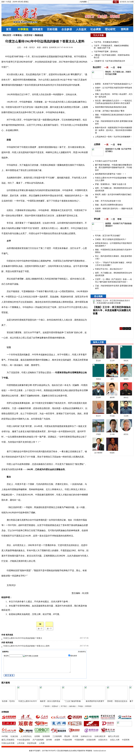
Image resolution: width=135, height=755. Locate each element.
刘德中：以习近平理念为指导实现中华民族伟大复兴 (113, 89)
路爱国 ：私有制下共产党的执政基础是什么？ (113, 84)
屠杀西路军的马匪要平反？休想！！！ (110, 174)
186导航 (4, 736)
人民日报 (20, 743)
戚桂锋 (112, 397)
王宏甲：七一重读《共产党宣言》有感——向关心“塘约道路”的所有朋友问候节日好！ (113, 280)
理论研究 (110, 29)
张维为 (126, 379)
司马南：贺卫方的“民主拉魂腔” (108, 236)
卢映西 (98, 434)
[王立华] (112, 358)
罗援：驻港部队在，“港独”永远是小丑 (110, 184)
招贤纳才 (55, 706)
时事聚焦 (23, 29)
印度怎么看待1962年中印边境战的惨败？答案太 (22, 638)
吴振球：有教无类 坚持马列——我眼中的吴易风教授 (113, 210)
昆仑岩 (98, 361)
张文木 (98, 416)
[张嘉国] (112, 450)
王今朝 (112, 434)
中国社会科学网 (7, 743)
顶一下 (40, 629)
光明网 (37, 736)
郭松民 (126, 361)
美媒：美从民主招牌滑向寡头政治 (109, 205)
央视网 (57, 740)
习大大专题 (98, 35)
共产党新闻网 (38, 740)
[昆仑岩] (98, 358)
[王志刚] (126, 413)
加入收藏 (130, 2)
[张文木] (98, 413)
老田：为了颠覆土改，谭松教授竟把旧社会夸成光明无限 (113, 189)
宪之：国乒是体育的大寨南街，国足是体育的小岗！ (113, 257)
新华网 (49, 740)
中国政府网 (67, 740)
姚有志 (126, 397)
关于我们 (64, 706)
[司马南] (112, 413)
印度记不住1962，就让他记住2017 (109, 269)
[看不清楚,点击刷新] (30, 656)
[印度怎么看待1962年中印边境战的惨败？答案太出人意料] (23, 699)
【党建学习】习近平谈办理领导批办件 (109, 61)
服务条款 (72, 706)
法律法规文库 (99, 736)
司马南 (112, 416)
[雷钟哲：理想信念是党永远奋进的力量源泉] (113, 699)
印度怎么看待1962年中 (23, 701)
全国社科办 (102, 740)
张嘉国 (112, 453)
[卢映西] (98, 432)
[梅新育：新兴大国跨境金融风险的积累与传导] (45, 699)
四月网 (75, 736)
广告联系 (46, 706)
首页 (8, 29)
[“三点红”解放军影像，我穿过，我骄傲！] (68, 699)
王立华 (112, 361)
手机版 (80, 706)
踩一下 (49, 629)
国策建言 (37, 29)
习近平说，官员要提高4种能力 (106, 42)
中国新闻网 (79, 740)
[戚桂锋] (112, 395)
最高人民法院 (113, 736)
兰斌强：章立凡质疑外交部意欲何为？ (110, 239)
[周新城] (98, 376)
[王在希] (98, 395)
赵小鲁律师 (98, 453)
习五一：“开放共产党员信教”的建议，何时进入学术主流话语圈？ (113, 264)
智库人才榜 (98, 342)
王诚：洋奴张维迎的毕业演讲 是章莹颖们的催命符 (113, 122)
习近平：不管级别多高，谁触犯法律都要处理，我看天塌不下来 (111, 47)
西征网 (67, 736)
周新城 (98, 379)
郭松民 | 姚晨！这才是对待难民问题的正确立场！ (113, 196)
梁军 (112, 379)
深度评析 (28, 35)
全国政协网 (91, 740)
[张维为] (126, 376)
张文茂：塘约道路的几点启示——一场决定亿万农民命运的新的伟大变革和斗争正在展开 (113, 102)
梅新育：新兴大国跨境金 (46, 701)
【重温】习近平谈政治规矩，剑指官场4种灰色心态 (112, 56)
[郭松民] (126, 358)
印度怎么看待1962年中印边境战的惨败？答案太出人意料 (26, 646)
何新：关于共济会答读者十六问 (108, 201)
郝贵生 (126, 434)
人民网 (41, 743)
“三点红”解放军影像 (68, 701)
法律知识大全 (86, 736)
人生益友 (81, 29)
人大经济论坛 (26, 736)
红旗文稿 (14, 736)
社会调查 (95, 29)
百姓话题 (52, 29)
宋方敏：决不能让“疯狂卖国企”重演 (109, 111)
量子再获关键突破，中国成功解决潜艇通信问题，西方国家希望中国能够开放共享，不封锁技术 (113, 167)
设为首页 (123, 2)
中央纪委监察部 (23, 740)
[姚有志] (126, 395)
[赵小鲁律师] (98, 450)
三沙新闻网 (57, 736)
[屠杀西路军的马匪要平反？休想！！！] (90, 699)
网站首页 (7, 35)
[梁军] (112, 376)
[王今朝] (112, 432)
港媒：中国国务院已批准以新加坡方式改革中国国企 (113, 116)
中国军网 (125, 740)
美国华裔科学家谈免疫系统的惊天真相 (110, 107)
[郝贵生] (126, 432)
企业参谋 (66, 29)
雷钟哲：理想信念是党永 (113, 701)
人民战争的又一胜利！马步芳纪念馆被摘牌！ (113, 137)
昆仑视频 (98, 296)
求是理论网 (31, 743)
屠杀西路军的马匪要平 (90, 701)
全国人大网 (114, 740)
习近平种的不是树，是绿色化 (106, 52)
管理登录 (88, 706)
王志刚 (126, 416)
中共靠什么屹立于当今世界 (106, 161)
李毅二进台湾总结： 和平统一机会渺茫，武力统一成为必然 (113, 95)
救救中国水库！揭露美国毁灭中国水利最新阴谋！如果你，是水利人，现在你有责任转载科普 (113, 130)
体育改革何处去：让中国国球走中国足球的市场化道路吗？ (113, 244)
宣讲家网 (46, 736)
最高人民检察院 (7, 740)
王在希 (98, 397)
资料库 (125, 29)
